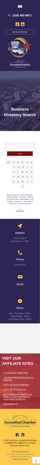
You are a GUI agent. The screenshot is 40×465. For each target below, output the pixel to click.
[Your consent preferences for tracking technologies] (36, 461)
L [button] (18, 172)
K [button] (13, 172)
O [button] (31, 172)
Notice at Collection (20, 459)
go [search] (21, 153)
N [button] (27, 172)
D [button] (27, 162)
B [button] (18, 162)
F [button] (14, 167)
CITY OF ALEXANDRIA (16, 385)
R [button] (22, 177)
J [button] (31, 167)
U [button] (13, 182)
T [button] (31, 177)
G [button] (18, 167)
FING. (27, 446)
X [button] (27, 182)
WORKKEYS (10, 404)
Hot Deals (22, 197)
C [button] (22, 162)
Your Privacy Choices (20, 452)
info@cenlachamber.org (20, 290)
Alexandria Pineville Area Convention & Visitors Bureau (17, 397)
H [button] (23, 167)
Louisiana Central (15, 373)
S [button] (27, 177)
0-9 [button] (8, 162)
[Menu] (20, 6)
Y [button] (31, 182)
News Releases (26, 195)
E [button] (31, 162)
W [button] (23, 182)
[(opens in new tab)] (20, 64)
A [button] (13, 162)
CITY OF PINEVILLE (14, 389)
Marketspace (25, 199)
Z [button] (22, 187)
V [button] (18, 182)
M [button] (22, 172)
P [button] (13, 177)
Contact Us (18, 201)
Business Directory (13, 195)
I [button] (27, 167)
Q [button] (18, 177)
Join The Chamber (24, 203)
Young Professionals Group (18, 379)
